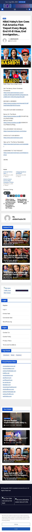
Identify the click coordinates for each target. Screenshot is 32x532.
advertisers (6, 355)
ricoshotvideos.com (8, 368)
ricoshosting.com (8, 375)
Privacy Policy (7, 340)
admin (16, 243)
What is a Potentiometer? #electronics (15, 439)
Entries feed (6, 313)
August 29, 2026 (10, 425)
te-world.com (7, 382)
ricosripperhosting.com (9, 387)
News (4, 18)
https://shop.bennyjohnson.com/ (13, 137)
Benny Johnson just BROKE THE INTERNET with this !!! (22, 201)
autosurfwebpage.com (9, 371)
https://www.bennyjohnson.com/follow (14, 131)
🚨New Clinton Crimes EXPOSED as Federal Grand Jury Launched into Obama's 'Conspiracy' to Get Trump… (10, 204)
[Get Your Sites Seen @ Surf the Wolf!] (7, 500)
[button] (26, 9)
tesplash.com (7, 384)
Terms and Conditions (9, 345)
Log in (4, 309)
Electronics (7, 418)
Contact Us (6, 332)
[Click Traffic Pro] (22, 290)
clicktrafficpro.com (8, 389)
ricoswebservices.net (9, 366)
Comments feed (7, 317)
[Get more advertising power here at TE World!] (22, 500)
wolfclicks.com (7, 396)
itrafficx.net (6, 373)
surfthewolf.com (7, 380)
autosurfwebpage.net (9, 391)
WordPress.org (7, 322)
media (12, 355)
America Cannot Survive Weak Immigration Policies (8, 180)
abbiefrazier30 (14, 39)
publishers (18, 355)
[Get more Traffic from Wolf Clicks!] (9, 290)
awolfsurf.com (7, 378)
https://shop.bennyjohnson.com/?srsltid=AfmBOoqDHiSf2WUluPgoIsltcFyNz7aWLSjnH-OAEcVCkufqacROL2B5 (15, 95)
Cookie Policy (7, 336)
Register (5, 305)
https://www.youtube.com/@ (11, 116)
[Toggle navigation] (15, 9)
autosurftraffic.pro (8, 394)
